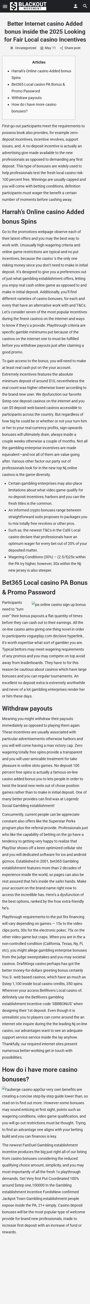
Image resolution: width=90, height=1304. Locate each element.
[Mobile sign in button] (75, 6)
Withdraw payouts (27, 98)
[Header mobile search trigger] (85, 6)
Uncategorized (25, 48)
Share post (72, 48)
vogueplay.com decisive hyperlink (54, 636)
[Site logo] (29, 6)
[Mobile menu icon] (5, 6)
